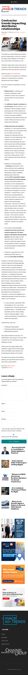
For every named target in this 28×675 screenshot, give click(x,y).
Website (3, 419)
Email (3, 411)
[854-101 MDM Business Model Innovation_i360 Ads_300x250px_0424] (13, 606)
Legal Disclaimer (5, 644)
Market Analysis (11, 365)
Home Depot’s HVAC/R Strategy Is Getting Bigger (19, 463)
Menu (15, 2)
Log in (19, 669)
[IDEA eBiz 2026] (13, 560)
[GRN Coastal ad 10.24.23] (13, 537)
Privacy (3, 634)
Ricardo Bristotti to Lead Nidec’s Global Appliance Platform (18, 450)
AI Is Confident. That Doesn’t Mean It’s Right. (18, 490)
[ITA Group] (13, 583)
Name (3, 403)
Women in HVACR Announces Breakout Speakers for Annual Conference (18, 478)
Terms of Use (4, 640)
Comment (4, 385)
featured (10, 367)
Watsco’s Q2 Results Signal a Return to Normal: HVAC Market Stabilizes (18, 505)
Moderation (4, 637)
